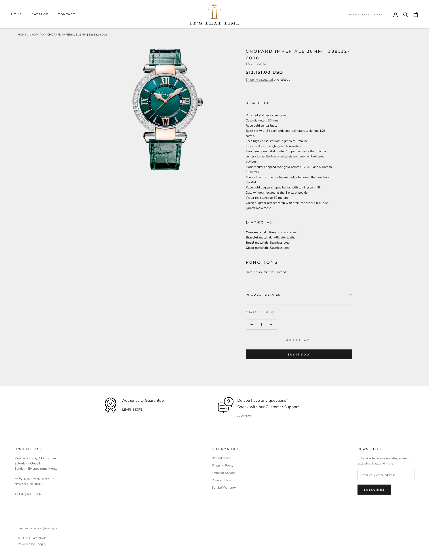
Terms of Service (223, 473)
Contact (66, 14)
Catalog (40, 14)
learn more (132, 410)
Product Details (263, 294)
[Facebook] (261, 312)
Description (258, 103)
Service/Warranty (224, 487)
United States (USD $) (364, 14)
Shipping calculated (259, 79)
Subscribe (374, 489)
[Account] (395, 14)
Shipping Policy (222, 465)
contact (244, 416)
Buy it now (299, 354)
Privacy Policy (221, 480)
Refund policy (221, 458)
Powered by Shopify (32, 544)
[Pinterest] (272, 312)
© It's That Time (32, 538)
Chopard (37, 34)
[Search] (405, 14)
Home (16, 14)
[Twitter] (267, 312)
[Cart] (416, 14)
